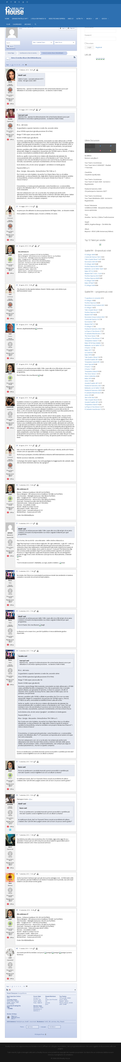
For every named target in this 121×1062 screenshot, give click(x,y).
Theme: (22, 1026)
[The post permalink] (34, 70)
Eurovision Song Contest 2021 (95, 305)
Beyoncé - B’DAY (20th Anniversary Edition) (99, 231)
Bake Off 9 (88, 379)
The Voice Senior (90, 336)
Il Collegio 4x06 (90, 255)
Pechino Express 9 (91, 312)
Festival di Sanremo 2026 (93, 189)
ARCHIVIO (27, 24)
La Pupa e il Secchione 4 (93, 331)
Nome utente (89, 27)
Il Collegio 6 (89, 327)
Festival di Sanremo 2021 (93, 386)
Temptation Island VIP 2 (92, 362)
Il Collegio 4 (89, 300)
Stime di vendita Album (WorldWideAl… (53, 53)
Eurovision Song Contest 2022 (95, 317)
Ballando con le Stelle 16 (93, 345)
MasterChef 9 (89, 315)
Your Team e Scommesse (93, 163)
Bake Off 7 (88, 350)
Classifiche (88, 172)
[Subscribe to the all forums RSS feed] (7, 990)
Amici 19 (87, 381)
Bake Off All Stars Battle (92, 343)
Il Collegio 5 (89, 308)
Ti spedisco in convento (93, 298)
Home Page (11, 53)
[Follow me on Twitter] (10, 829)
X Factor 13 (88, 367)
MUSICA (89, 19)
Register (72, 28)
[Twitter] (7, 2)
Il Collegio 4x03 (90, 264)
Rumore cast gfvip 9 (91, 158)
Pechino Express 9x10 (92, 276)
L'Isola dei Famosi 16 (92, 319)
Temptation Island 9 (91, 405)
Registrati (99, 47)
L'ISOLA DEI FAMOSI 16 (38, 19)
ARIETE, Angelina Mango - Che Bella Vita (98, 224)
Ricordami (89, 43)
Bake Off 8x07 (89, 283)
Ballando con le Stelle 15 (93, 388)
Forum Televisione (91, 205)
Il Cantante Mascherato (92, 393)
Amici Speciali (89, 364)
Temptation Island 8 (91, 371)
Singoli (87, 222)
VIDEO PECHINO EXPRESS (57, 19)
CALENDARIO (17, 24)
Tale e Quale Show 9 (91, 400)
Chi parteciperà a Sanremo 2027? (96, 191)
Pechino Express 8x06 (92, 278)
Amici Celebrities (90, 376)
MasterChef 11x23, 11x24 (93, 274)
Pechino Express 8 (91, 303)
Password (88, 35)
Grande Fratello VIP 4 (92, 360)
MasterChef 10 (90, 324)
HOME (7, 19)
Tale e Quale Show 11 (92, 310)
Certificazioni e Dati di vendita (28, 53)
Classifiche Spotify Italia (92, 175)
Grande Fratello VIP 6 (92, 402)
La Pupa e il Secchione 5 (93, 407)
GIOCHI (104, 19)
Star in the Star (89, 397)
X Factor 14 (88, 348)
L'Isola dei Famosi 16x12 (93, 257)
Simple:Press (40, 1034)
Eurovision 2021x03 (91, 262)
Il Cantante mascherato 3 (93, 409)
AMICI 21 (71, 19)
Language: (43, 1026)
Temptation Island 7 (91, 341)
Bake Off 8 (88, 355)
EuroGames (89, 322)
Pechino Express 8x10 (92, 266)
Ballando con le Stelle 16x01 (94, 269)
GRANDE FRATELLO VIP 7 (20, 19)
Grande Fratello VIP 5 (92, 383)
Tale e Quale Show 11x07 (93, 259)
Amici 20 (87, 395)
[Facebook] (11, 2)
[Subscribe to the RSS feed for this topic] (74, 57)
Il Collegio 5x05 (90, 281)
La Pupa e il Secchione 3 (93, 338)
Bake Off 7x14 (89, 271)
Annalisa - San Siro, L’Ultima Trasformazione (99, 217)
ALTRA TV (79, 19)
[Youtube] (23, 2)
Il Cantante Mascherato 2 (93, 334)
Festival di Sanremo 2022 (93, 329)
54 (23, 65)
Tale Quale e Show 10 (92, 357)
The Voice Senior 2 (91, 374)
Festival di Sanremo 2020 (93, 390)
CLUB (8, 24)
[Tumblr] (19, 2)
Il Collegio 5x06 (90, 285)
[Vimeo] (15, 2)
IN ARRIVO (88, 156)
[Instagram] (27, 2)
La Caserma (89, 353)
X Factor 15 (88, 369)
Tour (86, 215)
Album (87, 229)
